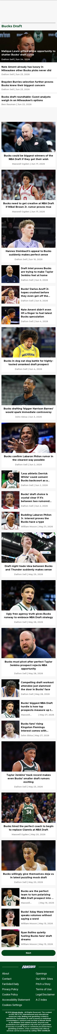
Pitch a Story (43, 984)
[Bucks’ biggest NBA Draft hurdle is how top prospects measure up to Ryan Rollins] (28, 709)
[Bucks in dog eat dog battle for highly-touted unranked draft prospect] (28, 349)
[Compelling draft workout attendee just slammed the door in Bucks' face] (28, 688)
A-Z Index (41, 999)
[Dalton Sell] (7, 59)
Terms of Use (44, 989)
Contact (6, 978)
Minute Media (17, 1012)
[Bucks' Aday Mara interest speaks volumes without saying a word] (28, 917)
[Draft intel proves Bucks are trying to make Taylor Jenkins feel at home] (28, 274)
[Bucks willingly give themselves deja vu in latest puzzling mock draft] (28, 862)
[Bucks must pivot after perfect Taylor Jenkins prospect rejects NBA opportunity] (28, 652)
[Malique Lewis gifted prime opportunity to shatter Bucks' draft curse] (28, 46)
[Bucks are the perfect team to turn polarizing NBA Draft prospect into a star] (28, 897)
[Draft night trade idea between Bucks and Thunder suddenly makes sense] (28, 554)
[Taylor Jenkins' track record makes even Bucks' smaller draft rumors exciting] (28, 765)
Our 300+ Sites (44, 978)
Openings (41, 973)
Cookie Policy (10, 994)
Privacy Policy (10, 989)
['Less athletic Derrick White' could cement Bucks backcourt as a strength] (28, 479)
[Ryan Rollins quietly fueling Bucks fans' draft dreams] (28, 938)
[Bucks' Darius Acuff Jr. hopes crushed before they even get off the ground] (28, 295)
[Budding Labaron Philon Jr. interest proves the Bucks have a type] (28, 521)
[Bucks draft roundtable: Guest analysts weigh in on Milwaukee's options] (28, 100)
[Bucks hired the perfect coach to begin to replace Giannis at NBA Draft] (28, 815)
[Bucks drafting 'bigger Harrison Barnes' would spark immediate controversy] (28, 397)
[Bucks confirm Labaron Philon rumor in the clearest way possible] (28, 445)
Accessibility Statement (16, 999)
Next (28, 953)
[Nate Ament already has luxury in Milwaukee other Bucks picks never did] (28, 70)
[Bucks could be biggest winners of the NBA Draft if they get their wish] (28, 144)
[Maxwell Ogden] (20, 163)
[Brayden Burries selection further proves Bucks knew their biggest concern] (28, 85)
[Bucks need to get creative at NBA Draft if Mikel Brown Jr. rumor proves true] (28, 192)
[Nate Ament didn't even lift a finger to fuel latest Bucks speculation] (28, 315)
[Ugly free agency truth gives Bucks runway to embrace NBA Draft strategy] (28, 602)
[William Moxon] (29, 526)
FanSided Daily (10, 984)
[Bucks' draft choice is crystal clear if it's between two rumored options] (28, 500)
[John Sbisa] (21, 416)
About (5, 973)
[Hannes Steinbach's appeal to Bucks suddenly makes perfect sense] (28, 239)
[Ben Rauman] (8, 104)
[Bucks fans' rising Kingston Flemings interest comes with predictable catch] (28, 729)
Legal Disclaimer (45, 994)
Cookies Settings (12, 1004)
